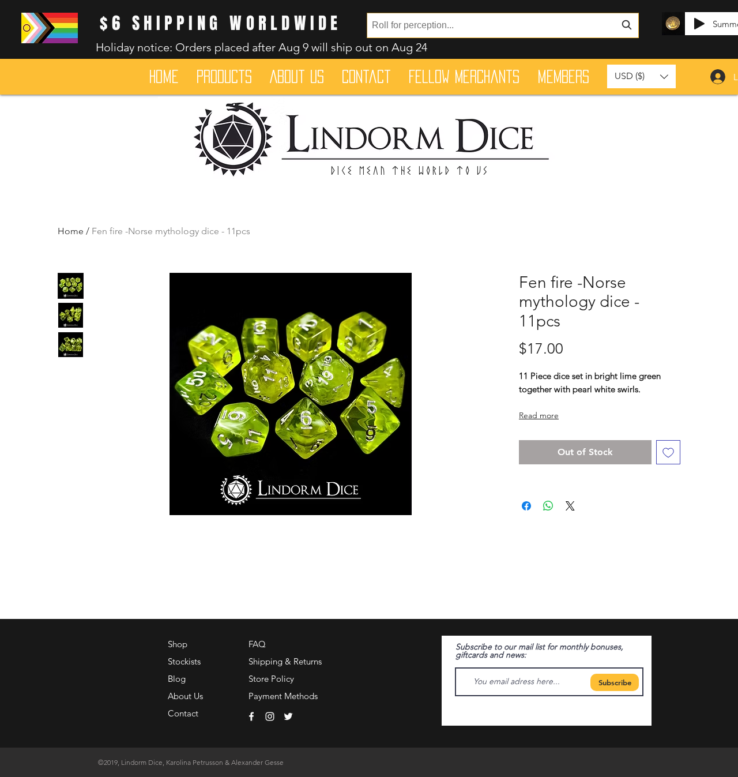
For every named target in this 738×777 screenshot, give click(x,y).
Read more (539, 415)
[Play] (699, 23)
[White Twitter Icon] (288, 716)
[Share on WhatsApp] (548, 506)
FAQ (257, 644)
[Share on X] (570, 506)
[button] (641, 76)
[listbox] (641, 76)
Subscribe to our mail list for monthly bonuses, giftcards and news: (539, 651)
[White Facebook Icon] (251, 716)
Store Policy (271, 678)
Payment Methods (284, 695)
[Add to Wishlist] (668, 452)
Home (71, 231)
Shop (177, 644)
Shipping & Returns (285, 661)
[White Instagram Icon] (270, 716)
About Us (185, 695)
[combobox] (503, 25)
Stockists (184, 661)
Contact (183, 713)
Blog (177, 678)
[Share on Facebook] (526, 506)
